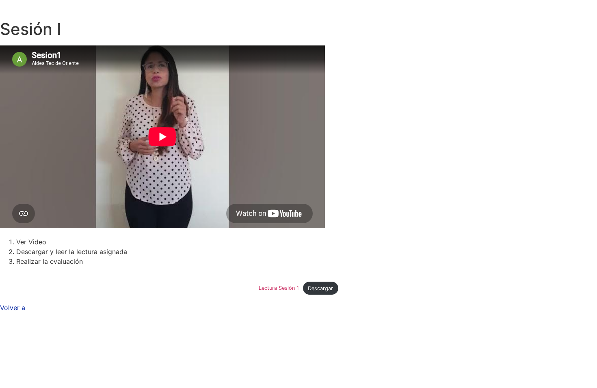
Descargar (320, 288)
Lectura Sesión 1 (279, 288)
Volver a (12, 308)
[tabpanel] (298, 170)
